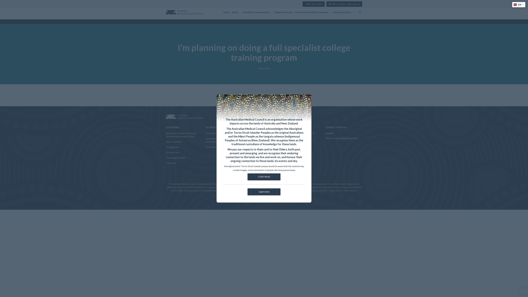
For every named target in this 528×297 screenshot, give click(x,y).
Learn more (264, 191)
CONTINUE (264, 176)
